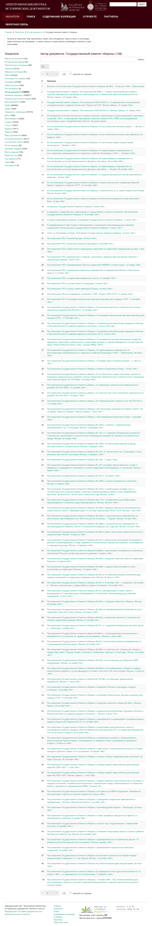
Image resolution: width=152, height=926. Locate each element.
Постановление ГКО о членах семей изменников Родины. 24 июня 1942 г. (80, 288)
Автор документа (34, 32)
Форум (8, 131)
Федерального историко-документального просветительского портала (23, 912)
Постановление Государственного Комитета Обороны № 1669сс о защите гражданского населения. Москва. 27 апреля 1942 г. (92, 482)
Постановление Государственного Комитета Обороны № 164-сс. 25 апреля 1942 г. (84, 475)
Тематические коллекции (16, 65)
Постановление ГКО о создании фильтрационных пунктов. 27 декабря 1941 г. (82, 278)
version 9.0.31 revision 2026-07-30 (127, 907)
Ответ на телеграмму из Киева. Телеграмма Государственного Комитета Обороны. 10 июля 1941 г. (92, 233)
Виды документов (13, 135)
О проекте (90, 16)
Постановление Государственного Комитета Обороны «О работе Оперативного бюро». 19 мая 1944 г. (92, 368)
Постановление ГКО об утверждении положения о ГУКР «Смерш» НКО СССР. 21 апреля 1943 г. (90, 293)
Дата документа (12, 101)
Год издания (10, 158)
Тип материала (11, 88)
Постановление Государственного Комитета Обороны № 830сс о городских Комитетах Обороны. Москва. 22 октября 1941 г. (94, 603)
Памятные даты (12, 85)
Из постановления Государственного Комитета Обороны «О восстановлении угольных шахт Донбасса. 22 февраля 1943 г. (95, 136)
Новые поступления (14, 58)
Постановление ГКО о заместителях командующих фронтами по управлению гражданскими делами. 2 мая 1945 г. (95, 250)
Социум (8, 121)
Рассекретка (10, 165)
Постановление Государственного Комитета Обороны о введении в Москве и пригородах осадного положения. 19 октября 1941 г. (91, 688)
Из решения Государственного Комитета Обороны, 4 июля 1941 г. (76, 206)
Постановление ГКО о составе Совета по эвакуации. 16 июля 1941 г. (78, 283)
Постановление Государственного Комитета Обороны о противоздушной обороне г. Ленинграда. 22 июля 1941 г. (94, 808)
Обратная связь (16, 24)
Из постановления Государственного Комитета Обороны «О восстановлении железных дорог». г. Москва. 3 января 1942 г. (95, 128)
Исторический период (14, 61)
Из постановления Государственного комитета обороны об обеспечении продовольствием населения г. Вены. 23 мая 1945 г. (93, 200)
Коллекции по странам (15, 78)
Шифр (7, 105)
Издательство (11, 155)
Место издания (11, 152)
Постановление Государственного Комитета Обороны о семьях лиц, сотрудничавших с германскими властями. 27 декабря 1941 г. (92, 825)
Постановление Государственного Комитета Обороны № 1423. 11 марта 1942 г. (82, 459)
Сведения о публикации (15, 111)
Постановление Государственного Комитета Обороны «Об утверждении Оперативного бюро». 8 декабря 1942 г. (94, 418)
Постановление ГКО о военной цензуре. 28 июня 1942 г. (72, 238)
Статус (8, 125)
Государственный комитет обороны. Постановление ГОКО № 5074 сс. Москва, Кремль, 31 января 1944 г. (94, 110)
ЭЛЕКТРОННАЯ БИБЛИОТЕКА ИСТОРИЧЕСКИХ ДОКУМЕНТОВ (27, 6)
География (9, 81)
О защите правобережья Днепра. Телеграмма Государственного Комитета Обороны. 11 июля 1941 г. (92, 219)
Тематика (9, 68)
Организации (10, 118)
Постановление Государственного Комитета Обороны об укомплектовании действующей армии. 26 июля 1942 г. (94, 865)
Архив (7, 108)
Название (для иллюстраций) (18, 98)
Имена (8, 75)
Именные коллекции (14, 71)
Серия (7, 162)
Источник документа (14, 138)
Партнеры (111, 16)
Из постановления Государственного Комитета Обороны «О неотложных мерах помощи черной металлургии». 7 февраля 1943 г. (90, 144)
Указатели (12, 16)
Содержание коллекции (59, 16)
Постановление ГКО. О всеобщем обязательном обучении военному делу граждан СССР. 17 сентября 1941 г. (93, 300)
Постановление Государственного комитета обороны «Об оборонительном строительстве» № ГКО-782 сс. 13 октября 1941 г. (95, 402)
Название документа (14, 95)
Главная (8, 32)
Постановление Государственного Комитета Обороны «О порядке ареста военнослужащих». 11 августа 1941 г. (94, 362)
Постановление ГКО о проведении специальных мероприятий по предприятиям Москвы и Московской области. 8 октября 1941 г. (93, 271)
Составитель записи (14, 141)
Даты (7, 115)
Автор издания (11, 145)
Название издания (13, 148)
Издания (8, 128)
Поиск (31, 16)
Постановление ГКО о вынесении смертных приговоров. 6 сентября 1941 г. (81, 243)
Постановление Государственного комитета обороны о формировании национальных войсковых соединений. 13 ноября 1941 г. (90, 849)
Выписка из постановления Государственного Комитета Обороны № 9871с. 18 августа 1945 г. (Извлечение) (95, 86)
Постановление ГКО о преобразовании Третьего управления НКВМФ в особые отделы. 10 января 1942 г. (94, 264)
